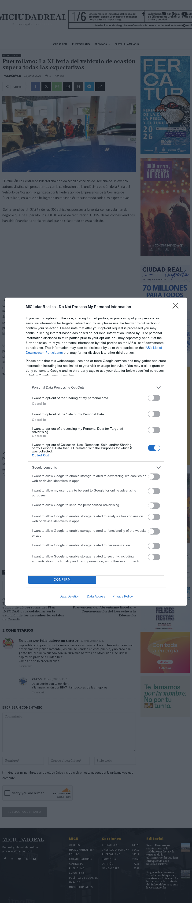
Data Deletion (69, 596)
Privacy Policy (122, 596)
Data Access (96, 596)
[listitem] (96, 387)
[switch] (154, 398)
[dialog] (96, 451)
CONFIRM (62, 579)
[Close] (177, 307)
